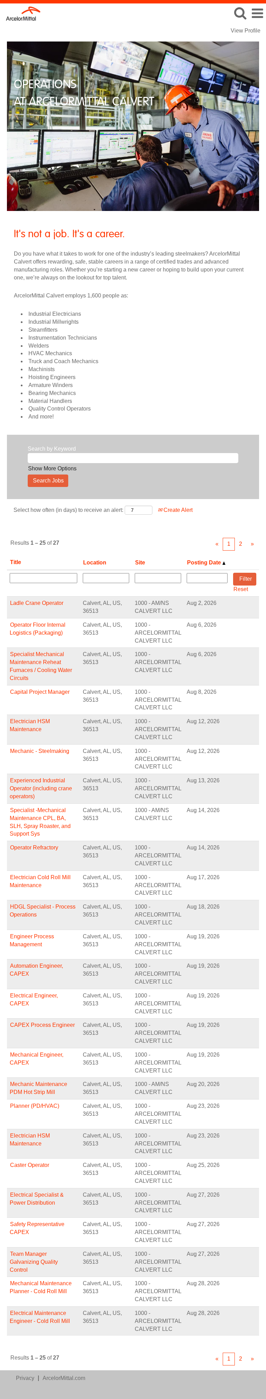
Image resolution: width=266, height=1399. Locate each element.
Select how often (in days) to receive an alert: (68, 510)
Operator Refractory (34, 847)
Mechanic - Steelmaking (39, 751)
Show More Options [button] (52, 468)
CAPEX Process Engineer (42, 1025)
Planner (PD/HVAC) (34, 1106)
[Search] (240, 13)
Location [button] (94, 562)
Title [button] (15, 562)
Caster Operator (29, 1165)
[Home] (21, 13)
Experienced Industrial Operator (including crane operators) (41, 788)
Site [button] (140, 562)
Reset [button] (240, 589)
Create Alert (177, 510)
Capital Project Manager (40, 692)
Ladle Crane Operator (36, 603)
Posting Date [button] (204, 562)
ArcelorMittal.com (64, 1378)
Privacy (25, 1378)
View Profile (245, 31)
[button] (257, 13)
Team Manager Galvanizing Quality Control (34, 1262)
